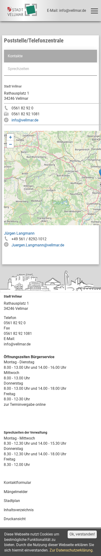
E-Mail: (9, 338)
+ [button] (10, 137)
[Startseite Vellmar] (22, 10)
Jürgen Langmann (19, 233)
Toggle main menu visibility (94, 10)
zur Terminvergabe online (25, 404)
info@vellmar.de (25, 120)
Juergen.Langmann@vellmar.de (38, 245)
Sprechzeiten (18, 68)
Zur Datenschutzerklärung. (71, 550)
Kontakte (15, 56)
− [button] (10, 144)
